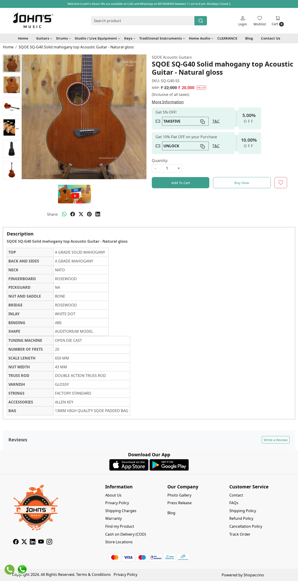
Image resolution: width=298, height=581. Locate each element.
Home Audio (199, 38)
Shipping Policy (242, 510)
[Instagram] (49, 542)
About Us (113, 495)
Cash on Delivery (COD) (125, 534)
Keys (128, 38)
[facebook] (72, 214)
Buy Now (241, 182)
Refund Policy (241, 518)
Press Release (179, 502)
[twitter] (81, 214)
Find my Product (119, 526)
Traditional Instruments (160, 38)
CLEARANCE (227, 38)
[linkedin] (98, 214)
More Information (168, 101)
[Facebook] (16, 542)
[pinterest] (89, 214)
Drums (62, 38)
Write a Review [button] (276, 439)
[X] (24, 542)
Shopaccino (254, 575)
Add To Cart (180, 182)
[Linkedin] (32, 542)
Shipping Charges (120, 510)
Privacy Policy (117, 502)
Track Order (240, 534)
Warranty (113, 518)
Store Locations (119, 541)
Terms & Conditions (93, 574)
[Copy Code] (203, 121)
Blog (249, 38)
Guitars (42, 38)
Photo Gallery (179, 495)
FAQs (233, 502)
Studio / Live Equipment (96, 38)
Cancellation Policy (245, 526)
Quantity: (160, 160)
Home (23, 38)
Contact (236, 495)
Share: (52, 214)
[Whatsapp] (64, 214)
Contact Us (270, 38)
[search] (200, 20)
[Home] (33, 20)
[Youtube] (41, 542)
